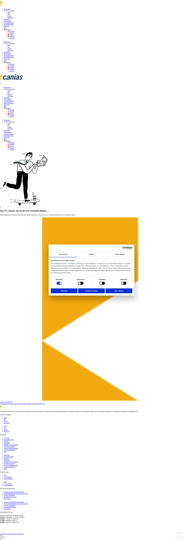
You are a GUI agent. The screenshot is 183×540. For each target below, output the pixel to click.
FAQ (5, 475)
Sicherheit (7, 19)
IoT (9, 14)
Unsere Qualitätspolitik (11, 448)
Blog (5, 452)
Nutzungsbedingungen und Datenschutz (16, 493)
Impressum (7, 499)
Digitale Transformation (11, 445)
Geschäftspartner (9, 23)
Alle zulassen (118, 291)
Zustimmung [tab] (63, 254)
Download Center (9, 446)
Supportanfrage (8, 478)
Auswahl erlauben (91, 291)
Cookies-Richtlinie (9, 495)
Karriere (6, 441)
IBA (5, 28)
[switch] (80, 283)
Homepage (7, 9)
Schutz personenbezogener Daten (14, 492)
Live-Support (8, 477)
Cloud (9, 16)
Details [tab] (91, 254)
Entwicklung (8, 21)
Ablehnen (64, 291)
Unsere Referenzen (9, 450)
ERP (9, 12)
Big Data (10, 17)
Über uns (6, 26)
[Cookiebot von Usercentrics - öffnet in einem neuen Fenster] (124, 248)
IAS (1, 535)
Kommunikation (9, 24)
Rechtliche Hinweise (10, 497)
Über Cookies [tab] (120, 254)
